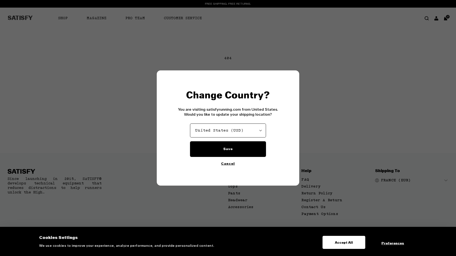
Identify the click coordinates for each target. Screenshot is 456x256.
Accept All (344, 242)
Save (228, 149)
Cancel (228, 163)
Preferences (392, 243)
